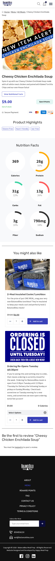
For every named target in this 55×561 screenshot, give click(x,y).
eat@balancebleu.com (24, 537)
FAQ (27, 495)
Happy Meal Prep (41, 550)
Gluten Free (8, 128)
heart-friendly (22, 128)
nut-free (35, 128)
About (27, 480)
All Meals (21, 12)
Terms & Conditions (27, 511)
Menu (13, 12)
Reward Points (27, 490)
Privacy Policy (27, 506)
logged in (19, 447)
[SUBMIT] (42, 524)
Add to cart (37, 321)
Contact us (27, 501)
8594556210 (19, 532)
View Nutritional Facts (13, 94)
